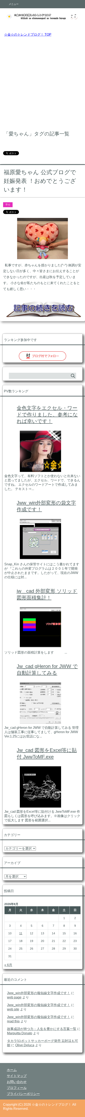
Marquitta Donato (19, 1033)
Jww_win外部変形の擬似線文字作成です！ (38, 993)
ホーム (12, 1070)
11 (20, 933)
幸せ (7, 204)
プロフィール (17, 1088)
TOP (27, 34)
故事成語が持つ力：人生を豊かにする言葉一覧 (41, 1029)
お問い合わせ (17, 1082)
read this (13, 1021)
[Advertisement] (42, 82)
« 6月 (8, 965)
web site (13, 1009)
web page (14, 997)
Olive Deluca (24, 1045)
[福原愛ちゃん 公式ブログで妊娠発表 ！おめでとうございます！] (42, 256)
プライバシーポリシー (23, 1094)
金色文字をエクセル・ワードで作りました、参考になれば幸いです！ (47, 414)
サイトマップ (17, 1076)
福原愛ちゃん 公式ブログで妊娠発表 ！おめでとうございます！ (40, 181)
